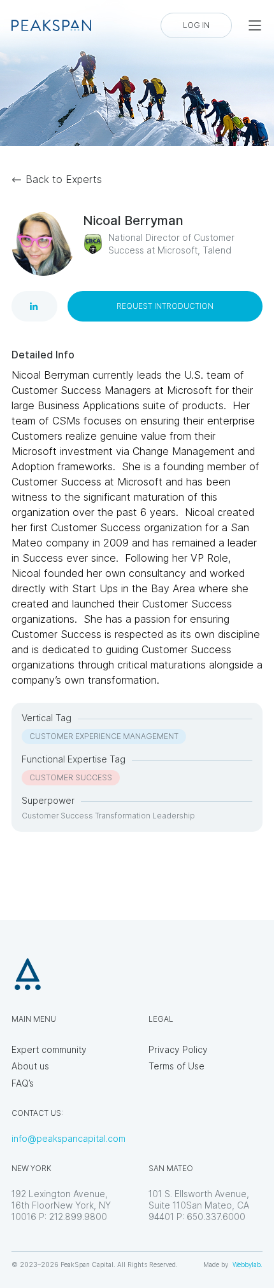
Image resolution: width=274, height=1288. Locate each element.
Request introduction (165, 306)
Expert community (49, 1049)
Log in (196, 25)
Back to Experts (63, 179)
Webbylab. (248, 1264)
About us (30, 1066)
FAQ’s (22, 1083)
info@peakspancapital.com (68, 1138)
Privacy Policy (178, 1049)
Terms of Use (176, 1066)
